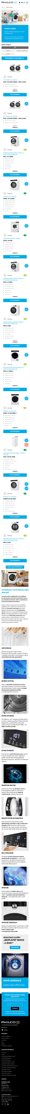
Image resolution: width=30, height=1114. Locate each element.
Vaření (3, 1044)
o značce (4, 1052)
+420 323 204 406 (8, 1098)
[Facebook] (5, 1104)
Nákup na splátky (6, 1073)
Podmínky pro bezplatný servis (9, 1065)
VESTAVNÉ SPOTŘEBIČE (7, 1046)
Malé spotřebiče (6, 1036)
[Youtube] (8, 1104)
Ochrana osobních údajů (8, 1062)
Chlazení (4, 1040)
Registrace (15, 947)
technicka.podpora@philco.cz (11, 1096)
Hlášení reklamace (6, 1058)
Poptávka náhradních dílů (8, 1056)
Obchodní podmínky (7, 1071)
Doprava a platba (6, 1069)
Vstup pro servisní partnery (9, 1067)
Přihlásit (15, 1008)
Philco (3, 7)
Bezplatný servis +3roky (8, 1064)
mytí (3, 1042)
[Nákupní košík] (22, 2)
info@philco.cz (8, 1089)
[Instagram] (2, 1104)
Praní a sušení (5, 1038)
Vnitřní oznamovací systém (9, 1075)
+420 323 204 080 (8, 1090)
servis (3, 1054)
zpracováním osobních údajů (18, 1013)
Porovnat (9, 77)
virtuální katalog (6, 1060)
